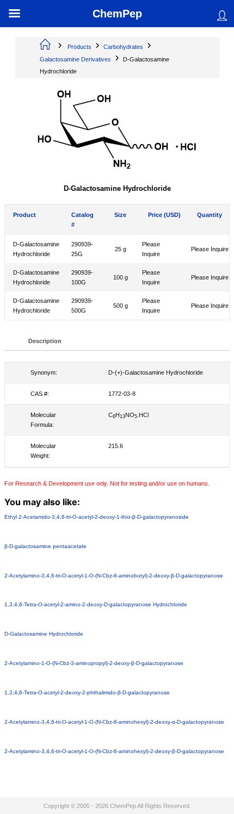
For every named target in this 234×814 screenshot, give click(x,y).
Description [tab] (44, 341)
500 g (120, 305)
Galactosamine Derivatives (75, 59)
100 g (120, 277)
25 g (120, 249)
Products (79, 47)
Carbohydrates (123, 47)
